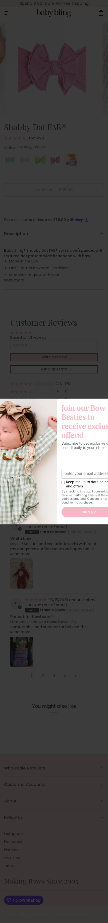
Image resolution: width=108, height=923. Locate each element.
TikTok (9, 866)
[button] (15, 138)
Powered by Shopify (74, 914)
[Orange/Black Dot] (70, 161)
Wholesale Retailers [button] (24, 768)
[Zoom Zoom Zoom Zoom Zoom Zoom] (54, 68)
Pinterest (12, 849)
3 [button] (54, 675)
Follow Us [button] (13, 817)
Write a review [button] (54, 357)
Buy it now (54, 207)
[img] (36, 599)
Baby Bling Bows (24, 914)
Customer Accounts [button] (24, 784)
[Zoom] (17, 104)
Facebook (13, 841)
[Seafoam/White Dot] (11, 161)
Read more (14, 280)
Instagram (13, 833)
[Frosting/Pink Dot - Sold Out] (56, 161)
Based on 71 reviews (28, 337)
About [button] (10, 801)
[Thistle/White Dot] (26, 161)
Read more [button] (20, 553)
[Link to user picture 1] (21, 573)
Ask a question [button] (54, 369)
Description (16, 234)
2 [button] (43, 675)
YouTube (12, 858)
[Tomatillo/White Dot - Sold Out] (41, 161)
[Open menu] (11, 13)
